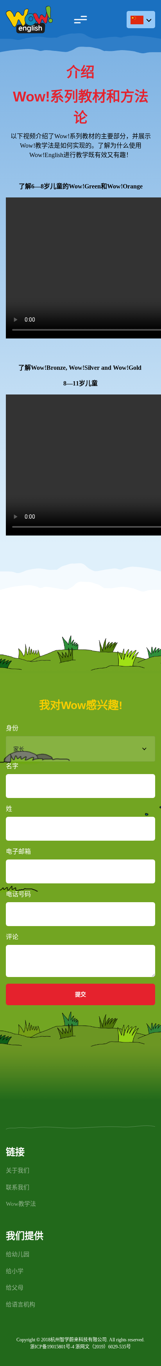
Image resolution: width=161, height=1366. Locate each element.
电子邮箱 (18, 851)
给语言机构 (20, 1304)
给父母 (14, 1288)
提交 (80, 994)
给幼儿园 (17, 1254)
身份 (12, 728)
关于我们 (17, 1170)
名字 (12, 766)
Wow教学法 (21, 1204)
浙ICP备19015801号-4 (52, 1347)
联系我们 (17, 1187)
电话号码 (18, 894)
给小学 (14, 1271)
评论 (12, 937)
